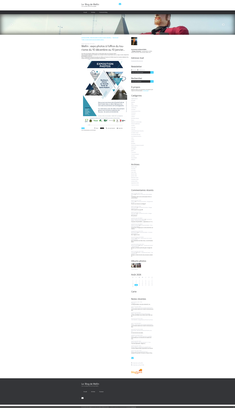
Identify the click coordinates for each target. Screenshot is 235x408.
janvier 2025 (134, 175)
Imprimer (120, 128)
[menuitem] (85, 12)
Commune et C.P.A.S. (135, 111)
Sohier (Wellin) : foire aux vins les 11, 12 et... (141, 342)
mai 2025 (133, 168)
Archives (93, 12)
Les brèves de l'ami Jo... (136, 136)
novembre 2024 (134, 179)
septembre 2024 (135, 183)
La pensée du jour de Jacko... (137, 131)
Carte (134, 291)
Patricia (133, 201)
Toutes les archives (135, 185)
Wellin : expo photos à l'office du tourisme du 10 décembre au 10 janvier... (103, 47)
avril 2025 (133, 170)
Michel (132, 194)
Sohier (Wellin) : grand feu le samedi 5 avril (141, 347)
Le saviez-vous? (134, 132)
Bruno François (134, 245)
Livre (132, 138)
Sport (132, 150)
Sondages (133, 148)
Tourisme (133, 152)
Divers (132, 120)
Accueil (85, 12)
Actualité (133, 100)
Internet (133, 129)
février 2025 (134, 174)
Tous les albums (134, 269)
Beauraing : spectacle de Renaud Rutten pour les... (141, 331)
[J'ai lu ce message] (233, 406)
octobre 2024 (134, 181)
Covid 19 (133, 114)
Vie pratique (134, 157)
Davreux (133, 238)
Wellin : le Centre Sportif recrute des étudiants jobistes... (93, 39)
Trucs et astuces (135, 154)
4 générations (134, 98)
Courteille (133, 252)
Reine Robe (133, 207)
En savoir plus (133, 407)
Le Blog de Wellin (90, 4)
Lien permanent (111, 128)
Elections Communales (136, 122)
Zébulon (133, 159)
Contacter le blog (103, 12)
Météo (132, 141)
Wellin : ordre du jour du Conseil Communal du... (141, 239)
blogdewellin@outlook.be (137, 61)
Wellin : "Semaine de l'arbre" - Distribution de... (142, 246)
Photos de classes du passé (137, 145)
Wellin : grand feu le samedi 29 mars (139, 351)
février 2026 (134, 166)
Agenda (133, 102)
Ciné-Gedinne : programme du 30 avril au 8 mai (142, 319)
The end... (133, 303)
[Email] (120, 4)
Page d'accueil (115, 37)
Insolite (133, 125)
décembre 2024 (134, 177)
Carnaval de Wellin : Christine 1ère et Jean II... (141, 220)
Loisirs (132, 139)
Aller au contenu (4, 1)
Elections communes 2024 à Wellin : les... (141, 195)
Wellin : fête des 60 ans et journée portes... (140, 313)
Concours (133, 113)
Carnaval (133, 109)
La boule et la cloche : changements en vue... (142, 202)
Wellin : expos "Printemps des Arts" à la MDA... (141, 336)
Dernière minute (135, 118)
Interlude (133, 127)
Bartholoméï (134, 232)
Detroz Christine (135, 225)
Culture (133, 116)
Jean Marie (133, 213)
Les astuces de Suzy (135, 134)
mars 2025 (133, 172)
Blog (132, 104)
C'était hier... (134, 107)
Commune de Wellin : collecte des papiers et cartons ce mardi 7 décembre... (96, 37)
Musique (133, 143)
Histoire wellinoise (135, 123)
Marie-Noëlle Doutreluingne (137, 219)
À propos (101, 391)
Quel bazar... (134, 147)
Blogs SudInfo (134, 105)
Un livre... (133, 156)
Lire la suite (145, 90)
